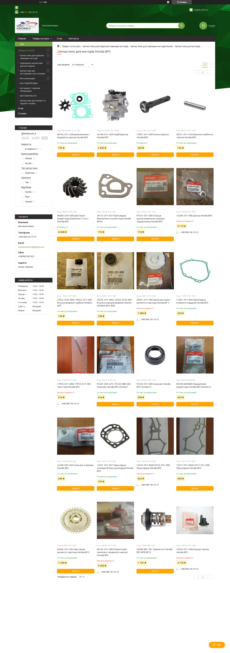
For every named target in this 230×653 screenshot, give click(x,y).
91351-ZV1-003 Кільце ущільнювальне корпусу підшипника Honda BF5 (150, 218)
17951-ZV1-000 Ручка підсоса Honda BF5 (153, 136)
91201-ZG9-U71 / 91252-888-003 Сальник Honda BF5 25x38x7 (114, 385)
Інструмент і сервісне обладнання (30, 89)
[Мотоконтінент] (27, 25)
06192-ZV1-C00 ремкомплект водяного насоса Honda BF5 (73, 136)
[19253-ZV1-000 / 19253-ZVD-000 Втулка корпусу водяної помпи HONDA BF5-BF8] (115, 271)
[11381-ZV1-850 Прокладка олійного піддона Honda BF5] (194, 271)
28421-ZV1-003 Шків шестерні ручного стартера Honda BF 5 (153, 301)
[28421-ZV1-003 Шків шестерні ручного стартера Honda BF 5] (155, 271)
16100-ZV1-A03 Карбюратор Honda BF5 (112, 136)
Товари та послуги (70, 46)
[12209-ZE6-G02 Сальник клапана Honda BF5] (75, 436)
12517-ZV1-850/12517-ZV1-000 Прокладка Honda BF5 (193, 466)
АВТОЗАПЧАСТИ (28, 96)
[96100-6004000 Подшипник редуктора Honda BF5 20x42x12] (194, 355)
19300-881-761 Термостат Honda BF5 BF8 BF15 (154, 551)
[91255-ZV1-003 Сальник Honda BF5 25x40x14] (155, 355)
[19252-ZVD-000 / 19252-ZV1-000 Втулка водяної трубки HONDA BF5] (75, 271)
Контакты (74, 38)
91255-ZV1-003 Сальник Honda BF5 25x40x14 (153, 385)
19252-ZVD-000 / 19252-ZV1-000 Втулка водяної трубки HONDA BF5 (74, 302)
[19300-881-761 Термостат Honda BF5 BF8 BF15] (155, 520)
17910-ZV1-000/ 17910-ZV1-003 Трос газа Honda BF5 (74, 385)
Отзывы (22, 113)
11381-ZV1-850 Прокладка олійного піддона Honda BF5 (192, 301)
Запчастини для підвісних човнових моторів (32, 56)
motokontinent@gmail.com (31, 247)
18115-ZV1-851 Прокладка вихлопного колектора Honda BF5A (114, 218)
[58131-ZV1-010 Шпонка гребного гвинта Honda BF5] (194, 105)
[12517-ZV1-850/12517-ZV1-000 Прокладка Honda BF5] (194, 436)
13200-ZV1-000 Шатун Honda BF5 (194, 215)
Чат (219, 645)
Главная (22, 38)
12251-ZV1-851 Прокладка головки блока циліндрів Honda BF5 (115, 468)
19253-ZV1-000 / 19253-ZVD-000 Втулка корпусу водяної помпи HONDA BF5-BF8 (114, 302)
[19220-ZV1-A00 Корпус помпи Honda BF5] (194, 520)
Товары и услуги (40, 38)
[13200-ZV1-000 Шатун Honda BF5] (194, 186)
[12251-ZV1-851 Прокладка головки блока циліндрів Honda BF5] (115, 436)
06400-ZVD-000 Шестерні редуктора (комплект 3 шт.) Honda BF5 (72, 218)
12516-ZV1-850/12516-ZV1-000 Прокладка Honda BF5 (153, 466)
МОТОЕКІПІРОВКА (29, 83)
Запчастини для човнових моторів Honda (151, 46)
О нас (59, 38)
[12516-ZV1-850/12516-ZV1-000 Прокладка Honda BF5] (155, 436)
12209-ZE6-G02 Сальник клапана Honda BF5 (75, 466)
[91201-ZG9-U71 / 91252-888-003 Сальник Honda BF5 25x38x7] (115, 355)
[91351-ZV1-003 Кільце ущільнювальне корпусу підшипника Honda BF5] (155, 186)
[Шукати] (181, 25)
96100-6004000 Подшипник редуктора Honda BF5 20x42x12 (193, 385)
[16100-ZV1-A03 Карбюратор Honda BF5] (115, 105)
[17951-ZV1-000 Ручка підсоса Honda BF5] (155, 105)
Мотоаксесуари (27, 78)
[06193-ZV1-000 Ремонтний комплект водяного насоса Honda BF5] (115, 520)
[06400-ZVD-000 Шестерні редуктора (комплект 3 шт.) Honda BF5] (75, 186)
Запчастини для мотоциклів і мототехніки (32, 72)
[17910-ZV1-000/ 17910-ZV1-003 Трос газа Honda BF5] (75, 355)
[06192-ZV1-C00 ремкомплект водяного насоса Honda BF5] (75, 105)
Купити (75, 154)
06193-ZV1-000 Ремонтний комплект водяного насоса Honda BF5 (112, 552)
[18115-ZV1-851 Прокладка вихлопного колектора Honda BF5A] (115, 186)
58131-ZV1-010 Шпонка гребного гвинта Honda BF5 (194, 136)
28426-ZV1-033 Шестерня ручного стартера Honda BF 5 (73, 551)
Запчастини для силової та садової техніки (33, 101)
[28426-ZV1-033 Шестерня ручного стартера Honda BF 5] (75, 520)
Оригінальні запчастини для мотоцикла (31, 64)
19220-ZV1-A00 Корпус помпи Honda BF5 (192, 551)
